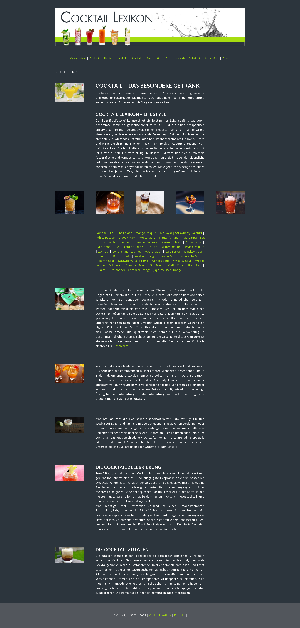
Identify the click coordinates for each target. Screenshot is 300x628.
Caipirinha (103, 247)
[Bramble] (230, 202)
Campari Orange (139, 270)
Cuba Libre (193, 242)
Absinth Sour (106, 261)
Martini (153, 237)
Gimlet (100, 270)
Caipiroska (172, 251)
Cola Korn (115, 265)
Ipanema (103, 256)
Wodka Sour (175, 265)
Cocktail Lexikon (160, 615)
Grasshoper (117, 270)
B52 (116, 247)
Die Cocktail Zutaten (122, 549)
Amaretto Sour (191, 256)
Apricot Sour (160, 261)
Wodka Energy (145, 256)
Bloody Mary (127, 237)
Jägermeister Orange (168, 270)
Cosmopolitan (171, 242)
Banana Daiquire (146, 242)
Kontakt (179, 615)
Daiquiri (124, 242)
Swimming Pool (171, 247)
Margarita (190, 237)
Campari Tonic (136, 265)
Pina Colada (124, 233)
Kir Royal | (167, 233)
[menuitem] (77, 58)
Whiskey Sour (182, 261)
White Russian (105, 237)
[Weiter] (240, 200)
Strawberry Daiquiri (188, 233)
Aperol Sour (153, 251)
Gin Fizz (152, 247)
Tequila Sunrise (132, 247)
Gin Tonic (156, 265)
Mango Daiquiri (146, 233)
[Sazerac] (110, 202)
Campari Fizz (104, 233)
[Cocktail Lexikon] (150, 27)
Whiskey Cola (193, 251)
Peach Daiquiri (195, 247)
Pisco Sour (194, 265)
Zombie (103, 251)
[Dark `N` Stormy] (150, 202)
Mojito (143, 237)
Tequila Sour (168, 256)
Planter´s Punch (169, 237)
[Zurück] (60, 200)
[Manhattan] (190, 202)
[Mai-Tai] (69, 202)
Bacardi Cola (121, 256)
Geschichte (121, 346)
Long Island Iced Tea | (128, 251)
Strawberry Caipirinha (133, 261)
